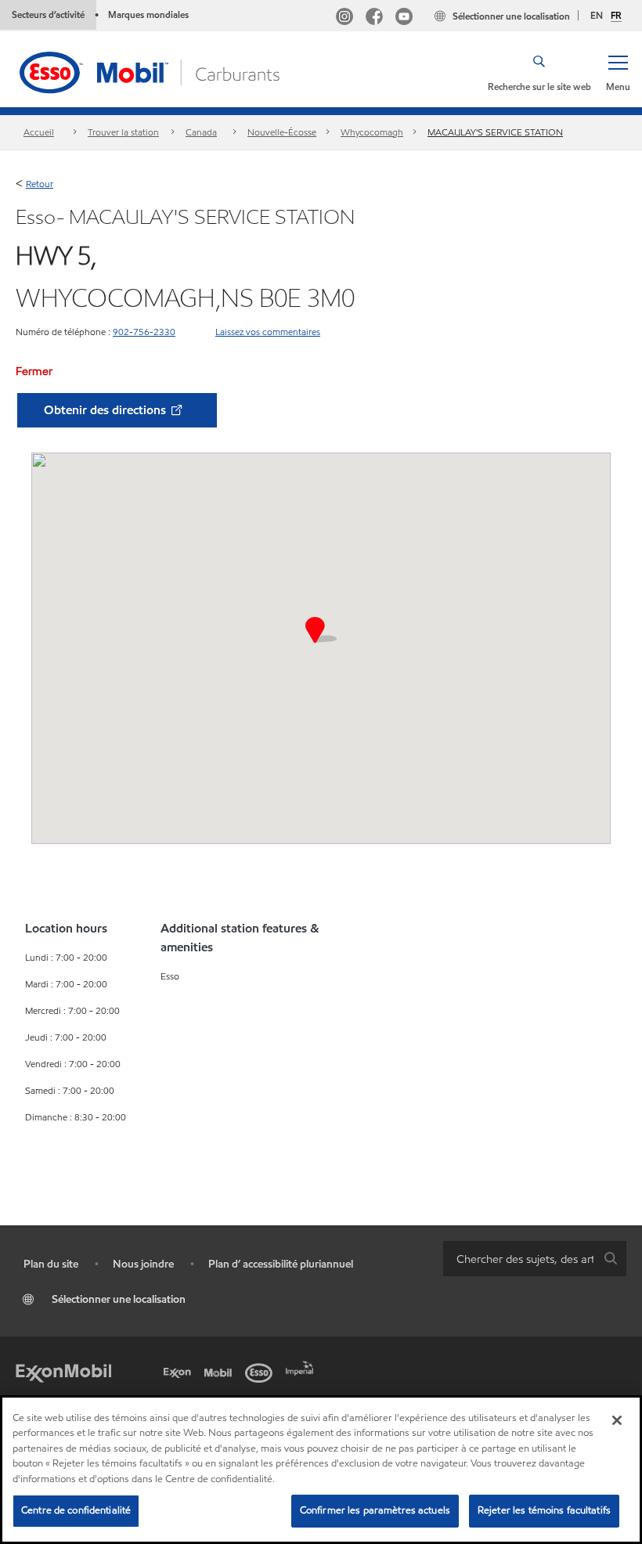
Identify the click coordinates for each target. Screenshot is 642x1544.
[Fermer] (617, 1420)
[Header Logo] (151, 71)
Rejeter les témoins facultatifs (544, 1510)
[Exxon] (180, 1371)
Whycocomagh (372, 132)
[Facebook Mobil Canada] (374, 18)
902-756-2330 (144, 331)
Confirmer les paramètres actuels (375, 1510)
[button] (617, 72)
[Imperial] (302, 1366)
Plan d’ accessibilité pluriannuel (280, 1264)
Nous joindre (143, 1264)
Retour (39, 183)
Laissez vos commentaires (267, 331)
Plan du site (50, 1264)
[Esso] (261, 1371)
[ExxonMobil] (63, 1371)
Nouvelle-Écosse (281, 132)
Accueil (38, 132)
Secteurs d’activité (48, 14)
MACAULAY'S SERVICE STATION (495, 132)
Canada (201, 132)
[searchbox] (519, 1258)
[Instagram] (344, 18)
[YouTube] (404, 18)
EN (596, 15)
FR (616, 15)
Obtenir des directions (106, 410)
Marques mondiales (148, 14)
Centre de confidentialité (76, 1510)
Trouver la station (123, 132)
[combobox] (534, 1258)
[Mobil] (221, 1371)
